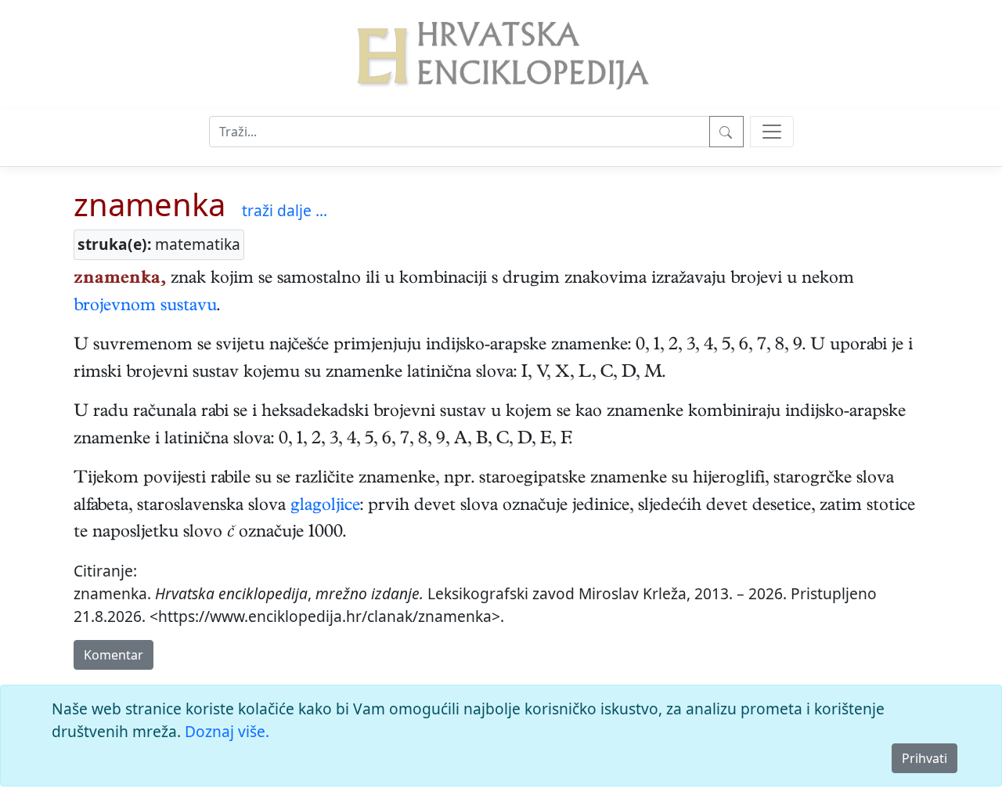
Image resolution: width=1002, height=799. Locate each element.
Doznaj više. (227, 731)
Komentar (113, 654)
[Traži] (726, 131)
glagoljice (325, 506)
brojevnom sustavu (145, 307)
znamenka (149, 204)
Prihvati (924, 758)
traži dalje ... (284, 210)
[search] (772, 131)
